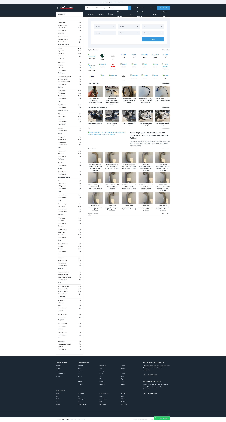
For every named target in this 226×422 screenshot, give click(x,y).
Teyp (59, 240)
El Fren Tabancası (69, 195)
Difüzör (69, 181)
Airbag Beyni (69, 137)
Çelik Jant (69, 128)
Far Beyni (69, 68)
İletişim (58, 376)
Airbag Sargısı (69, 140)
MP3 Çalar (69, 303)
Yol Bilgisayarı (69, 186)
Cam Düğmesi (69, 235)
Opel (79, 401)
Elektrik (60, 87)
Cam (100, 376)
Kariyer (155, 14)
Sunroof (60, 311)
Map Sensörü (69, 28)
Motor (60, 19)
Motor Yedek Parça (93, 83)
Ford (79, 396)
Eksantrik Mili (69, 23)
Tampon (60, 214)
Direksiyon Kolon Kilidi (69, 82)
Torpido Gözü (69, 183)
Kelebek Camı (69, 232)
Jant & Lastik (62, 124)
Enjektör (69, 347)
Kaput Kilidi (69, 51)
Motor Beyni (69, 206)
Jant (122, 371)
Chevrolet (124, 404)
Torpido (80, 376)
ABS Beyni (69, 154)
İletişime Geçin (164, 14)
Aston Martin (103, 399)
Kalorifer (60, 268)
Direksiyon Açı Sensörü (69, 77)
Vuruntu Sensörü (69, 25)
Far (78, 374)
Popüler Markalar (93, 50)
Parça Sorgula (163, 8)
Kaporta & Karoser (63, 44)
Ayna (59, 101)
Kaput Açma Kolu (69, 332)
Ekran (69, 305)
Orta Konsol (69, 114)
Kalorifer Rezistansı (69, 272)
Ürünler (110, 14)
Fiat (57, 396)
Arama (153, 39)
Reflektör (69, 65)
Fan (59, 254)
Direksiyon (61, 73)
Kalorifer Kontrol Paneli (69, 277)
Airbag (60, 133)
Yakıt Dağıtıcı (69, 342)
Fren (59, 191)
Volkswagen (81, 399)
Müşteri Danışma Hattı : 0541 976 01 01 (113, 2)
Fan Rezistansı (69, 263)
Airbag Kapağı (69, 142)
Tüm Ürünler (92, 149)
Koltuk (101, 374)
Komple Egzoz (69, 172)
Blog (131, 14)
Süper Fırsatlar (120, 14)
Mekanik (60, 329)
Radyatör (102, 384)
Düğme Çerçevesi (69, 230)
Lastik (123, 368)
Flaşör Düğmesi (69, 91)
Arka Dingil (69, 163)
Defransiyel (102, 366)
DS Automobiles (82, 404)
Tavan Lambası (69, 96)
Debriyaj (101, 381)
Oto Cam (60, 226)
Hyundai (58, 394)
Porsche (123, 401)
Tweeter (69, 249)
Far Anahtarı (69, 62)
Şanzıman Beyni (69, 204)
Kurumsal (101, 14)
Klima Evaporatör (69, 291)
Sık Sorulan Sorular (140, 14)
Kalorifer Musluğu (69, 275)
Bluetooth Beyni (69, 209)
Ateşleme (61, 320)
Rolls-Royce (102, 404)
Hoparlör (69, 246)
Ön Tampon (69, 221)
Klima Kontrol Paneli (69, 286)
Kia (56, 401)
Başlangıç (91, 14)
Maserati (123, 394)
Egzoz (60, 168)
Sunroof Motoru (69, 314)
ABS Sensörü (69, 151)
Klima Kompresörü (69, 289)
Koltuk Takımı (69, 116)
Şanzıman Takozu (69, 39)
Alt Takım (61, 159)
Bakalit (69, 48)
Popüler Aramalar (93, 214)
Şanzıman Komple (69, 37)
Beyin (60, 200)
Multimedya (62, 296)
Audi (100, 396)
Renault (58, 404)
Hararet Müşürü (69, 260)
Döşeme (101, 379)
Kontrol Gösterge (69, 244)
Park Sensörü (69, 93)
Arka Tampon (69, 218)
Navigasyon (69, 300)
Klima (59, 282)
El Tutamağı (69, 119)
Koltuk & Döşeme (63, 110)
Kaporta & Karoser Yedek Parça (97, 107)
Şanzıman (61, 33)
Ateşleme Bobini (69, 323)
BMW (100, 401)
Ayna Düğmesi (69, 105)
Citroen (123, 399)
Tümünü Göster (62, 30)
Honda (57, 399)
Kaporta (80, 371)
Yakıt (59, 338)
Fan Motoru (69, 258)
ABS (59, 147)
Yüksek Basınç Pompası (69, 344)
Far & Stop (61, 59)
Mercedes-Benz (103, 394)
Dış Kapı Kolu (69, 53)
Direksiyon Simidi (69, 79)
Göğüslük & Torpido (64, 177)
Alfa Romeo (81, 394)
